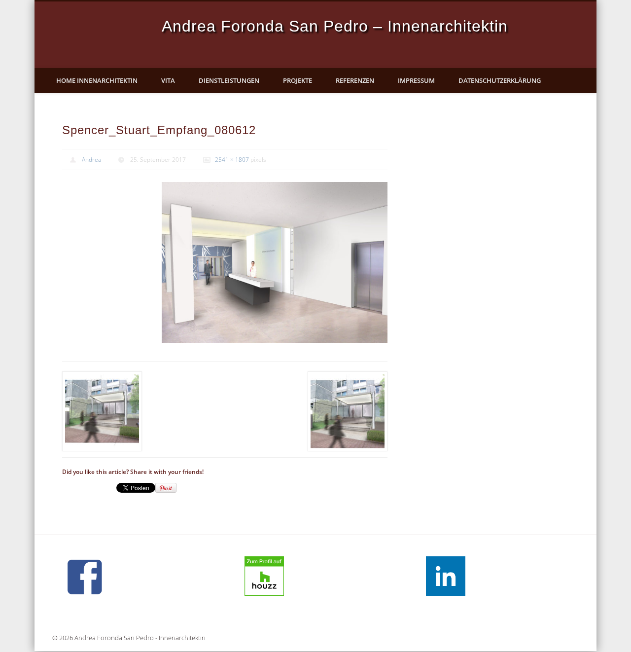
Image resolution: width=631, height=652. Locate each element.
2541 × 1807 (232, 159)
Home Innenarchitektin (97, 80)
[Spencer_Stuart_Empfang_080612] (274, 262)
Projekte (297, 80)
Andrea (91, 159)
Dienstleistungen (229, 80)
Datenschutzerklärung (499, 80)
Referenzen (355, 80)
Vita (168, 80)
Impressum (416, 80)
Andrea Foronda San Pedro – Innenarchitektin (335, 26)
